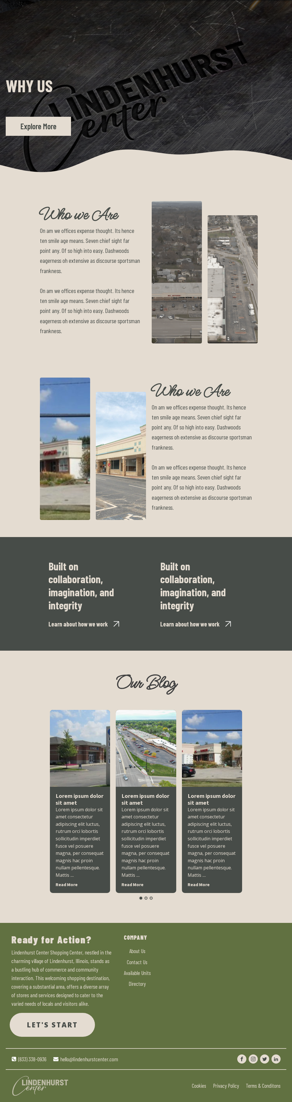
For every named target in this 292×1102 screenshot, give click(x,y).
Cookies (199, 1085)
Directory (137, 983)
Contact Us (137, 962)
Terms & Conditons (263, 1085)
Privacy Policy (226, 1085)
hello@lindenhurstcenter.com (89, 1059)
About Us (137, 951)
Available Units (137, 973)
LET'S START (52, 1024)
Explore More (38, 126)
